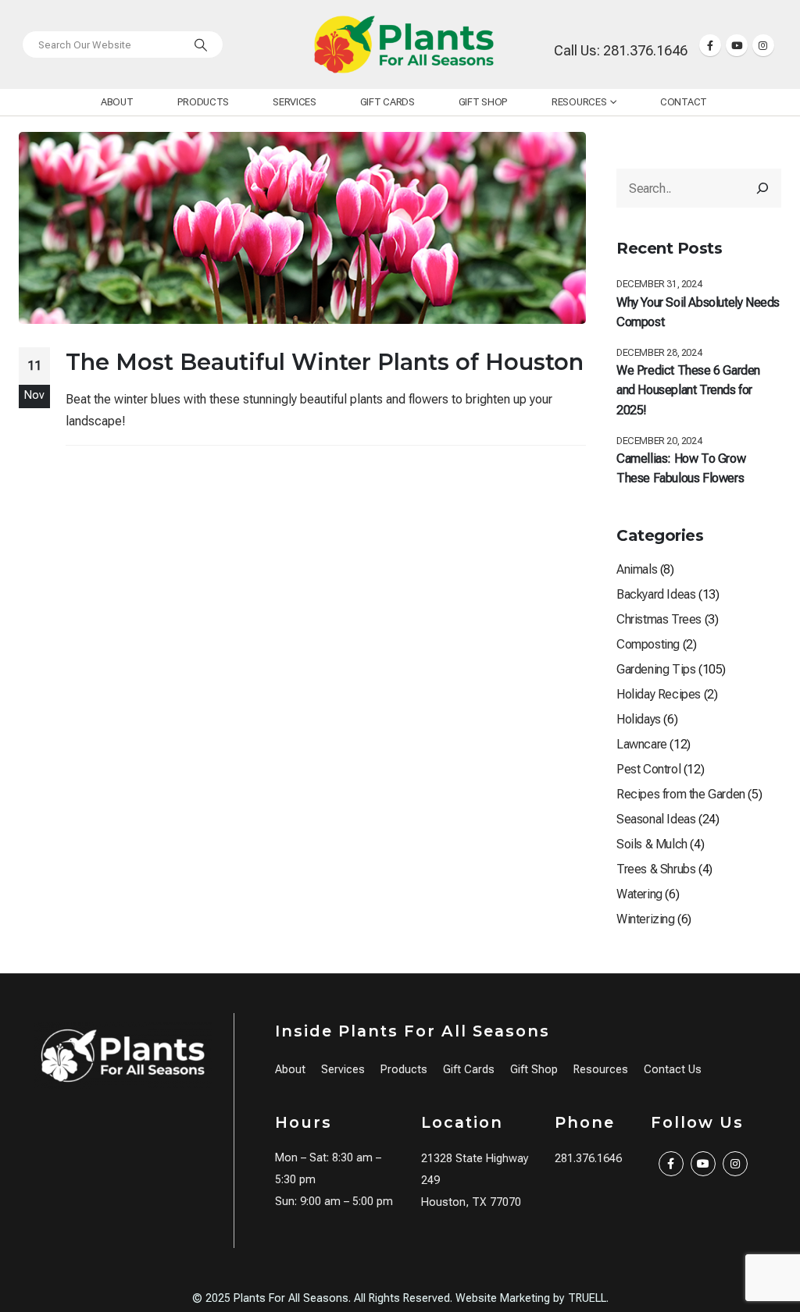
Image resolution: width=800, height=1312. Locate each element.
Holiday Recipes (658, 694)
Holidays (638, 719)
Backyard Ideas (655, 594)
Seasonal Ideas (655, 819)
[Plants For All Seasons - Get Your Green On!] (404, 44)
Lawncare (641, 744)
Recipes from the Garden (680, 794)
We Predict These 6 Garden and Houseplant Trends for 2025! (688, 390)
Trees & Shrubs (655, 869)
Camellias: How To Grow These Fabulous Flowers (680, 468)
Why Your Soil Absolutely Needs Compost (698, 312)
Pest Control (648, 769)
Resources (579, 102)
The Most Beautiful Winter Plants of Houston (325, 361)
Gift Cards (387, 102)
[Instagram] (763, 45)
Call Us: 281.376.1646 (621, 50)
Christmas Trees (659, 619)
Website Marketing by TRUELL (530, 1298)
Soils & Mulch (652, 844)
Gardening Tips (655, 669)
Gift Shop (483, 102)
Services (294, 102)
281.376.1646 (588, 1158)
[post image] (302, 228)
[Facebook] (710, 45)
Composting (648, 644)
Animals (636, 569)
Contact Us (673, 1069)
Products (203, 102)
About (117, 102)
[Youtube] (737, 45)
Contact (683, 102)
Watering (639, 894)
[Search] (201, 44)
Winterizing (645, 919)
